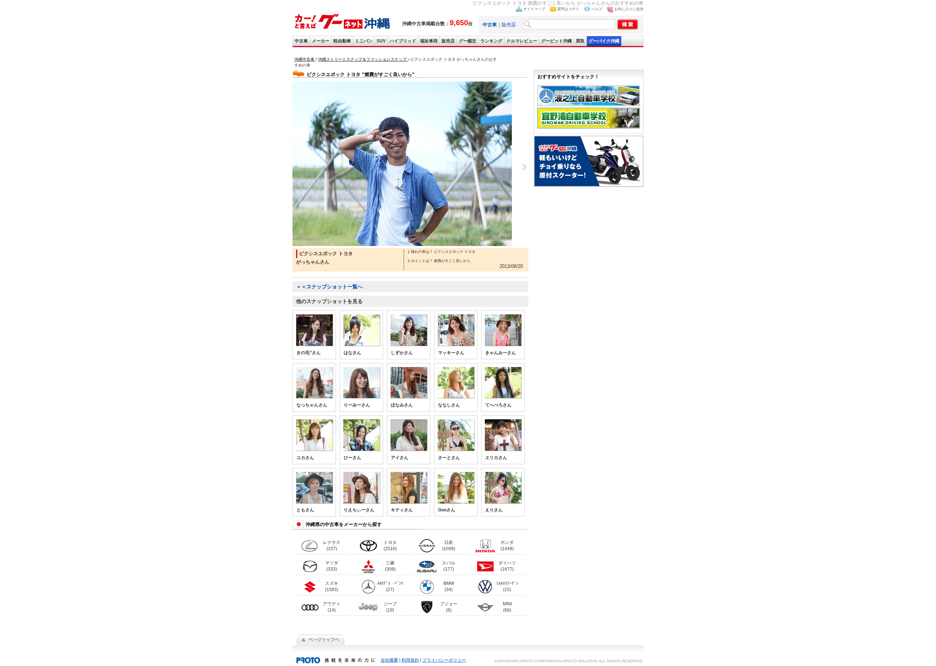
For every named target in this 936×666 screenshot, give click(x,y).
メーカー (320, 40)
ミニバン (364, 40)
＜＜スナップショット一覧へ (329, 287)
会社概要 (389, 660)
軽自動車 (342, 40)
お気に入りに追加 (629, 9)
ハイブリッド (403, 40)
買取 (580, 40)
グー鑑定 (467, 40)
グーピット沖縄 (556, 40)
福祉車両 (429, 40)
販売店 (509, 24)
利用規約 (410, 660)
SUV (381, 40)
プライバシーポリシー (444, 660)
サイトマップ (534, 9)
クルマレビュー (521, 40)
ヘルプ (596, 9)
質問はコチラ (568, 9)
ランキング (491, 40)
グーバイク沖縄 (604, 40)
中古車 (301, 40)
